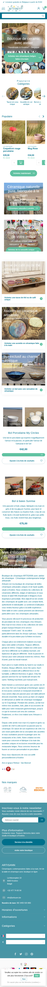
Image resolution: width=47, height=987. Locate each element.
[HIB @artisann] (12, 769)
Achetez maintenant (22, 173)
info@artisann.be (14, 898)
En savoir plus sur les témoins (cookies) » (23, 982)
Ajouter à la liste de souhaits (22, 461)
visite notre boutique (24, 850)
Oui (36, 976)
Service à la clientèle (23, 842)
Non (24, 979)
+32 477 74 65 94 (14, 890)
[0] (43, 8)
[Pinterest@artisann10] (8, 769)
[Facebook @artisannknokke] (2, 769)
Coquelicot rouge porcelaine (11, 149)
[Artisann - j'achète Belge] (14, 769)
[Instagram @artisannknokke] (5, 769)
